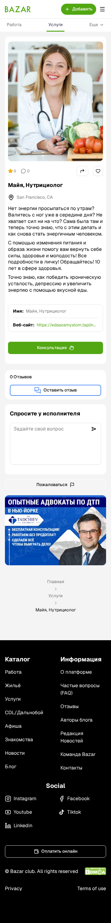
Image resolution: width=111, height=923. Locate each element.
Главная (55, 581)
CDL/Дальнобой (24, 712)
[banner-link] (55, 530)
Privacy (13, 888)
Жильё (13, 685)
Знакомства (19, 739)
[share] (82, 171)
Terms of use (91, 888)
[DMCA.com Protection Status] (95, 871)
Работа (14, 24)
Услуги (55, 24)
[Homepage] (18, 9)
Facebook (78, 798)
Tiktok (74, 812)
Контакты (71, 768)
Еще (93, 24)
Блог (10, 766)
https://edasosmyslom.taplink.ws (67, 325)
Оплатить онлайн (59, 851)
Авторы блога (76, 720)
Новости (15, 753)
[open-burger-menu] (102, 9)
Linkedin (23, 825)
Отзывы (69, 706)
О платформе (76, 672)
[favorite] (98, 171)
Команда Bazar (78, 754)
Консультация (52, 347)
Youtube (23, 812)
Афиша (13, 726)
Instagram (25, 798)
